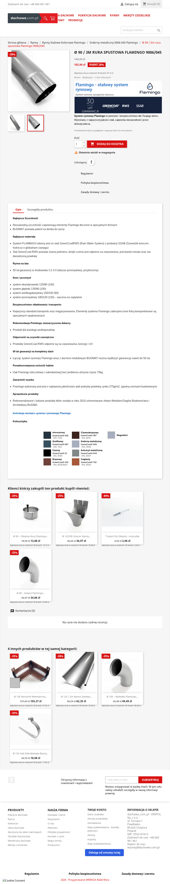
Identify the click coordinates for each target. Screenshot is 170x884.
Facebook (11, 780)
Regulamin (54, 819)
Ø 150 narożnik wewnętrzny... (30, 696)
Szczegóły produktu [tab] (40, 209)
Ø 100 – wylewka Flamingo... (122, 696)
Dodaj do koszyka (107, 144)
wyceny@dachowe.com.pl (143, 847)
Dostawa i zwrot (56, 814)
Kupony (91, 839)
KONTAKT (58, 20)
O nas (51, 823)
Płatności (53, 827)
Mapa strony (55, 840)
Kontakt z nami (56, 836)
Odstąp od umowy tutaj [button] (104, 852)
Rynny (114, 15)
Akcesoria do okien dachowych (25, 832)
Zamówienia (94, 823)
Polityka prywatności (59, 832)
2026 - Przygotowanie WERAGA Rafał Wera (85, 879)
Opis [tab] (18, 209)
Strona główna (20, 18)
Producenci (54, 845)
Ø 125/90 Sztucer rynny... (76, 536)
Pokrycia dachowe (92, 15)
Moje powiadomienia (99, 843)
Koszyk (40, 18)
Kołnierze (13, 823)
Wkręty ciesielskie (136, 15)
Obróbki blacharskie (19, 836)
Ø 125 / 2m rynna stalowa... (76, 696)
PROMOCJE (75, 20)
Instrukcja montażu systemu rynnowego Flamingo (42, 413)
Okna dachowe (63, 15)
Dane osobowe (95, 814)
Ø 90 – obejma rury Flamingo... (30, 536)
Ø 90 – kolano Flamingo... (31, 593)
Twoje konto (96, 810)
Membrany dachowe (19, 840)
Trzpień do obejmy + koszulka (122, 536)
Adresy (91, 835)
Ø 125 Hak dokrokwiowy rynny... (31, 753)
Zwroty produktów (97, 818)
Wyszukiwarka (34, 18)
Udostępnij (91, 162)
